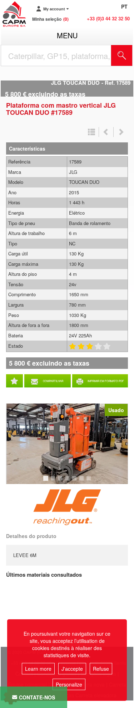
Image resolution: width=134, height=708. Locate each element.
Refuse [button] (101, 668)
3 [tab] (61, 481)
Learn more (38, 668)
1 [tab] (46, 481)
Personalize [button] (69, 684)
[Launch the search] (122, 55)
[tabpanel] (67, 444)
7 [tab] (89, 481)
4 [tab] (68, 481)
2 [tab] (54, 481)
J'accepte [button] (72, 668)
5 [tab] (75, 481)
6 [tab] (82, 481)
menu (67, 35)
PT (124, 6)
